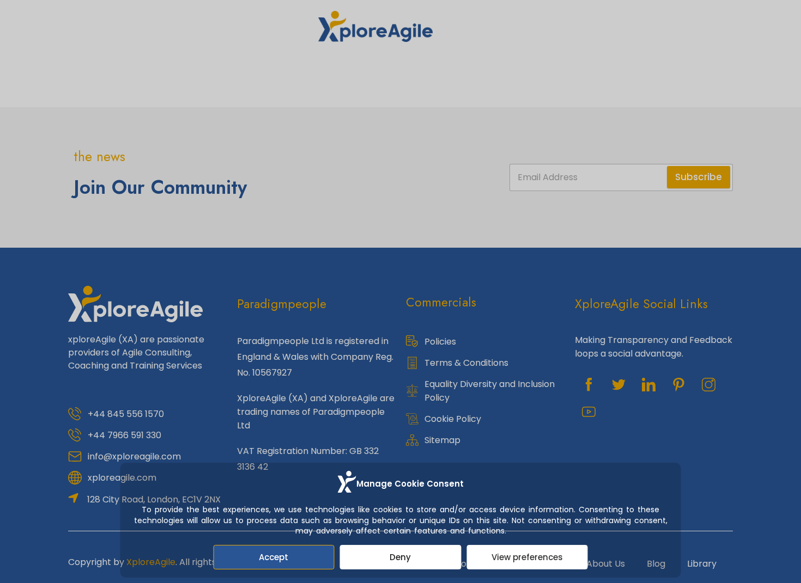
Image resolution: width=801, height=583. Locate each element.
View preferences (527, 557)
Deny (400, 557)
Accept (273, 557)
